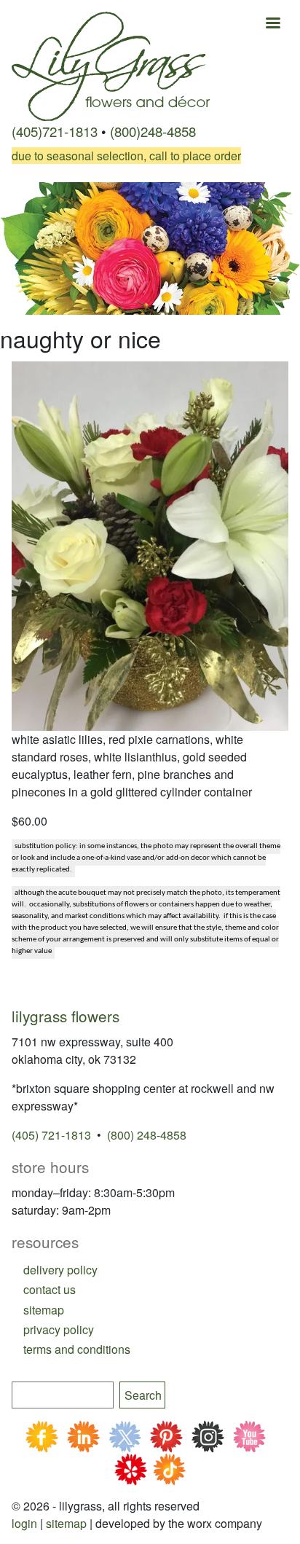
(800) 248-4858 (146, 1134)
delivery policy (60, 1269)
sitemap (43, 1309)
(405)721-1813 (55, 131)
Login (24, 1523)
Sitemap (66, 1523)
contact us (49, 1289)
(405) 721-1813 (51, 1134)
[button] (150, 544)
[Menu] (272, 24)
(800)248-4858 (153, 131)
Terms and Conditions (76, 1349)
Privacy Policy (58, 1329)
